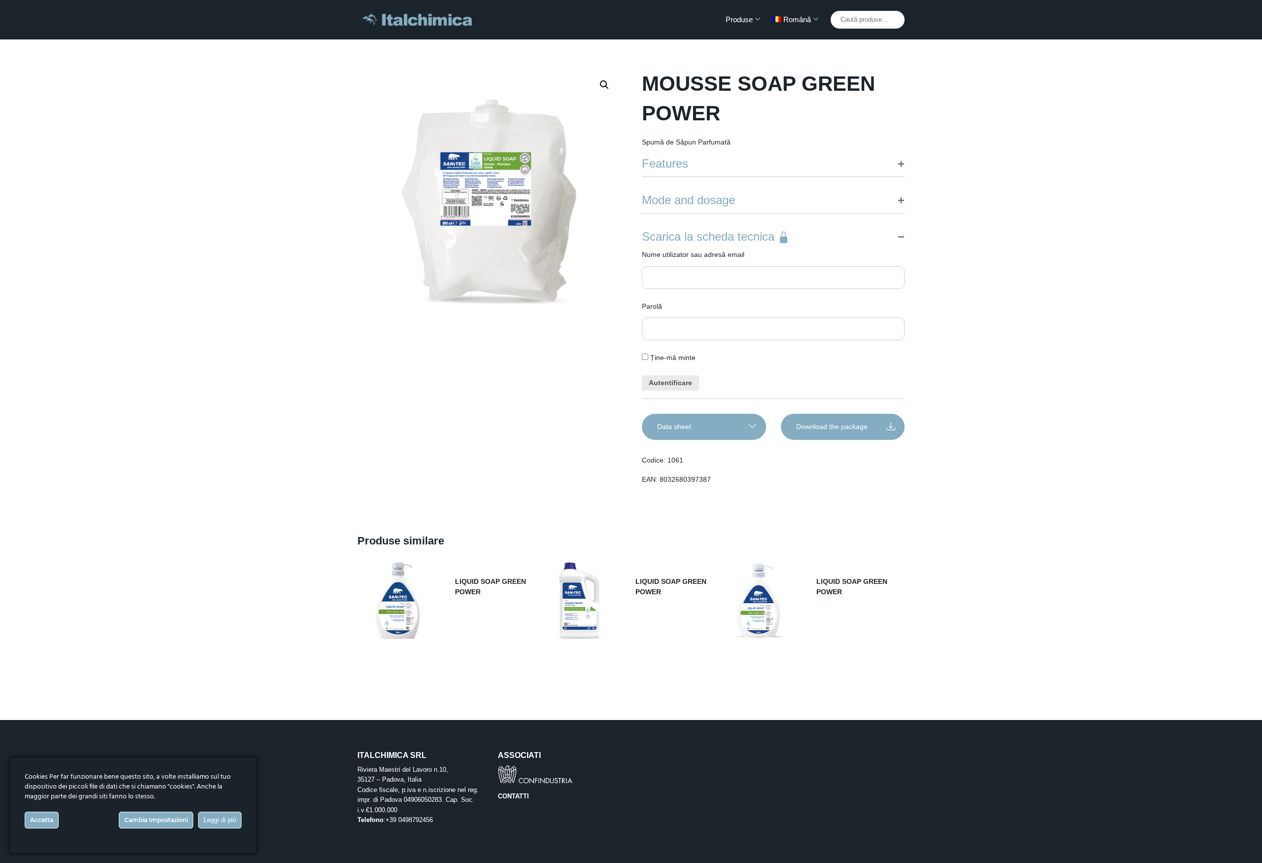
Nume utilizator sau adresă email (693, 254)
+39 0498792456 (409, 820)
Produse (739, 19)
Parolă (652, 306)
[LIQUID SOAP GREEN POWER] (398, 600)
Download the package (832, 427)
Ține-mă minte (672, 357)
